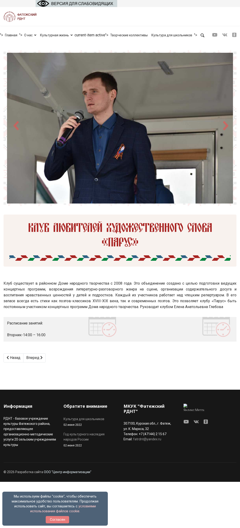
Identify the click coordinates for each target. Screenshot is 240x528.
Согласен (57, 519)
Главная (11, 35)
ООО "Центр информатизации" (67, 472)
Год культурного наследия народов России (84, 439)
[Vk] (225, 35)
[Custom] (234, 35)
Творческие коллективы (129, 35)
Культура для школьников (171, 35)
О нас (28, 35)
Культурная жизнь (54, 35)
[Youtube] (215, 35)
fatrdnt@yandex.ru (147, 439)
